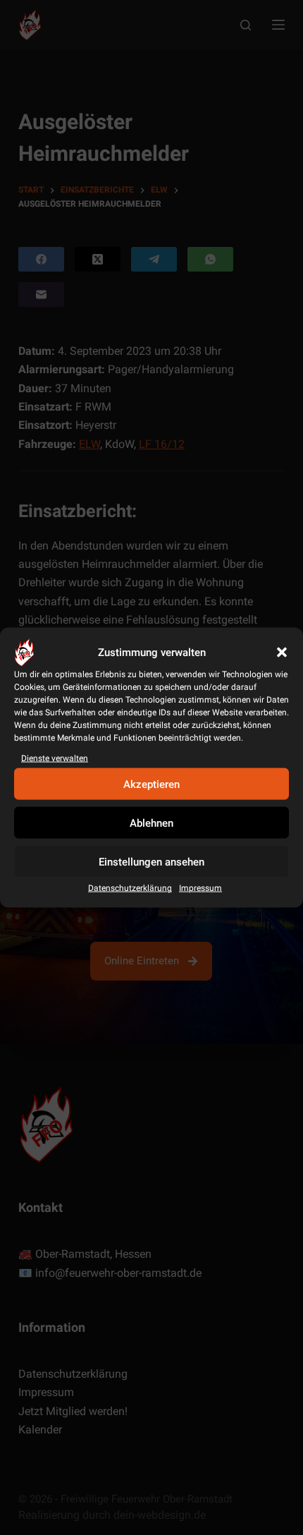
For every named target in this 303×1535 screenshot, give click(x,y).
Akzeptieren (151, 784)
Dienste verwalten (54, 758)
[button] (282, 652)
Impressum (200, 888)
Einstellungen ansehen (151, 862)
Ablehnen (151, 823)
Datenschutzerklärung (130, 888)
